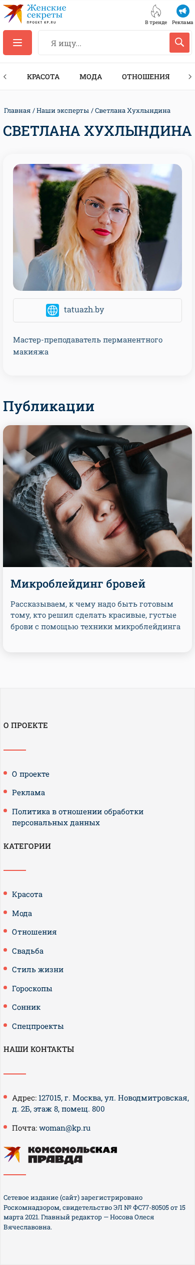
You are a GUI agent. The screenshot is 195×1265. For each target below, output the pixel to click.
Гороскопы (32, 988)
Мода (91, 76)
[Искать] (180, 43)
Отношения (146, 76)
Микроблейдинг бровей (78, 583)
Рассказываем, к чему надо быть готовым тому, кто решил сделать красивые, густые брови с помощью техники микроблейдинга (95, 615)
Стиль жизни (38, 969)
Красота (43, 76)
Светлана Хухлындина (132, 110)
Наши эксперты (62, 110)
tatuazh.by (84, 309)
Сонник (26, 1007)
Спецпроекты (38, 1026)
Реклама (28, 792)
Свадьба (28, 951)
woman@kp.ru (64, 1128)
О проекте (31, 774)
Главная (17, 110)
